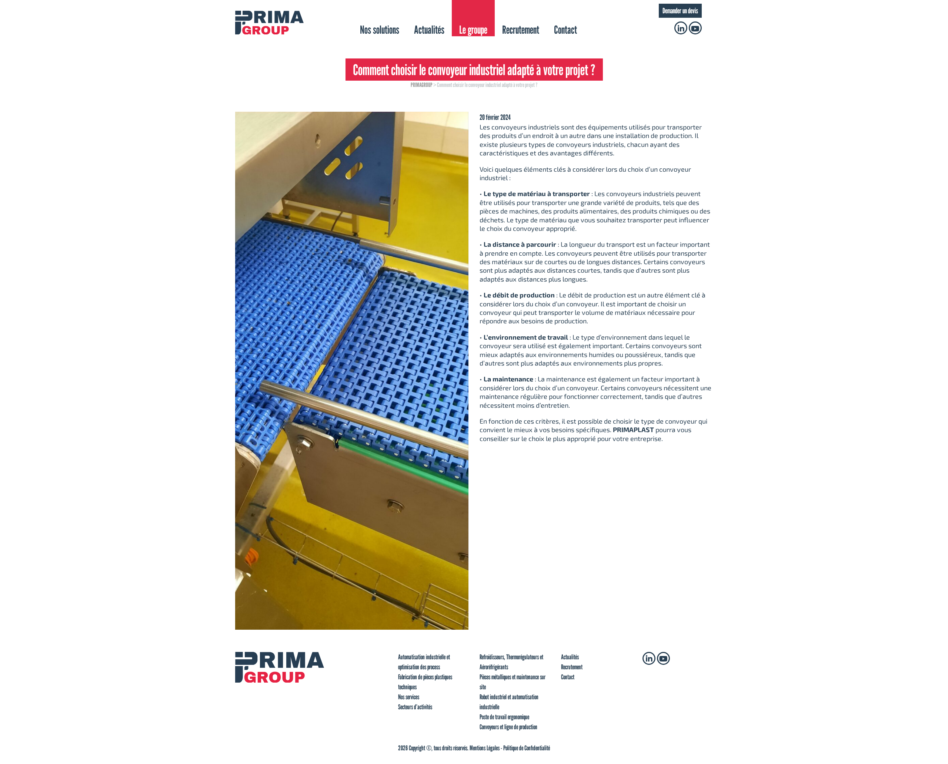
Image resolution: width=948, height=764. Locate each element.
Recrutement (520, 29)
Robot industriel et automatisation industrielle (509, 702)
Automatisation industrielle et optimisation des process (424, 662)
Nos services (408, 697)
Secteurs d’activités (415, 707)
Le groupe (473, 29)
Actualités (429, 29)
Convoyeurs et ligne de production (508, 727)
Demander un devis (680, 10)
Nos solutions (379, 29)
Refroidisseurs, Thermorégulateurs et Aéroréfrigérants (511, 662)
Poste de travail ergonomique (504, 717)
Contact (565, 29)
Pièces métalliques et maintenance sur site (512, 682)
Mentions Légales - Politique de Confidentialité (510, 748)
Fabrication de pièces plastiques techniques (425, 682)
